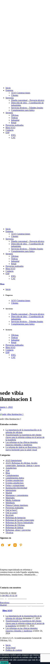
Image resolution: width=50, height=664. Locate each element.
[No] (9, 663)
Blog (8, 473)
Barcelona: (22, 602)
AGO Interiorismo (5, 399)
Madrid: (22, 605)
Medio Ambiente (13, 500)
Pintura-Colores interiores (17, 505)
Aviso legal (10, 647)
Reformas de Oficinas (15, 525)
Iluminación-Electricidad (16, 488)
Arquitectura (11, 468)
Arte (7, 470)
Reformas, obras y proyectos (18, 530)
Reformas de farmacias (16, 517)
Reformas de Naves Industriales (19, 522)
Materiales (10, 498)
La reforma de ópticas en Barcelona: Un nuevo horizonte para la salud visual (23, 448)
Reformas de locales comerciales (20, 520)
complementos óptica (15, 478)
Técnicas (9, 532)
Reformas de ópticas (14, 527)
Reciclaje (10, 515)
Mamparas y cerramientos (17, 495)
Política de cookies (14, 650)
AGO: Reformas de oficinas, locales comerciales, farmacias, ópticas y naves (23, 464)
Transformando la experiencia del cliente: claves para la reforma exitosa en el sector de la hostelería (25, 437)
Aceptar (4, 663)
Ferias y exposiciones (15, 485)
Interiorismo (11, 490)
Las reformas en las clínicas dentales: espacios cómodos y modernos (22, 443)
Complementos (12, 475)
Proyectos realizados (14, 508)
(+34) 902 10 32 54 (8, 595)
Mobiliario (10, 503)
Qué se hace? (11, 510)
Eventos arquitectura (14, 480)
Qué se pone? (12, 512)
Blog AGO (7, 610)
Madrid (9, 493)
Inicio (2, 398)
